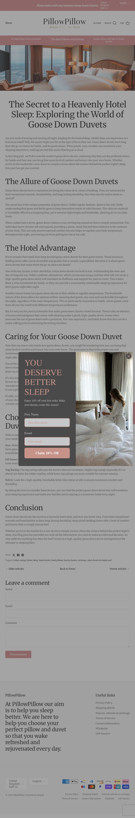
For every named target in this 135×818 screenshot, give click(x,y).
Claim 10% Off (47, 452)
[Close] (128, 356)
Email (28, 433)
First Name (31, 414)
